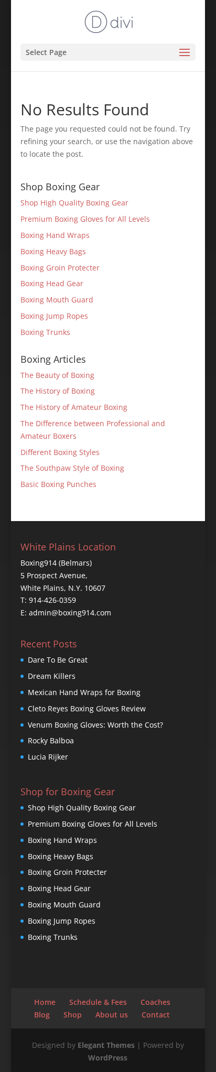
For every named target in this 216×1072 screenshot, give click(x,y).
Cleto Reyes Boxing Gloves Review (87, 708)
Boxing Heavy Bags (53, 251)
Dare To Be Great (58, 660)
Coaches (155, 1002)
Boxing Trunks (45, 332)
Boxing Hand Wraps (55, 235)
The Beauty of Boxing (57, 375)
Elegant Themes (106, 1045)
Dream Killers (51, 676)
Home (45, 1002)
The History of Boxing (57, 391)
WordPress (107, 1058)
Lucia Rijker (48, 757)
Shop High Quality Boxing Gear (74, 203)
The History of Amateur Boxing (73, 407)
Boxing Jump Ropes (54, 316)
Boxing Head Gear (51, 283)
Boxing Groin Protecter (60, 268)
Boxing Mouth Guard (56, 300)
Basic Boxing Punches (58, 484)
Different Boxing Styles (60, 452)
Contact (156, 1015)
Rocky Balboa (51, 740)
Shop (72, 1015)
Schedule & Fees (98, 1002)
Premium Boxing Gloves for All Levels (85, 219)
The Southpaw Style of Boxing (72, 468)
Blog (42, 1015)
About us (111, 1015)
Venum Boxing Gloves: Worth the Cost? (95, 725)
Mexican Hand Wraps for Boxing (84, 692)
